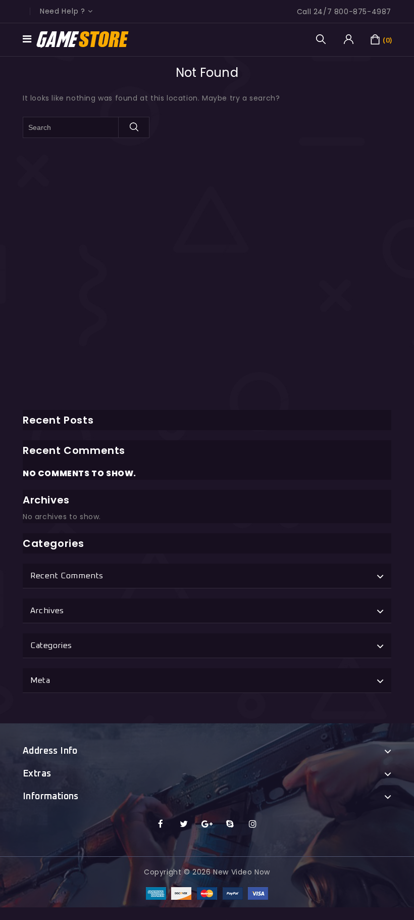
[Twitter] (184, 824)
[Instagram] (253, 824)
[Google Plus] (207, 824)
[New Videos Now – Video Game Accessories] (83, 39)
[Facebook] (161, 824)
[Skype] (230, 824)
